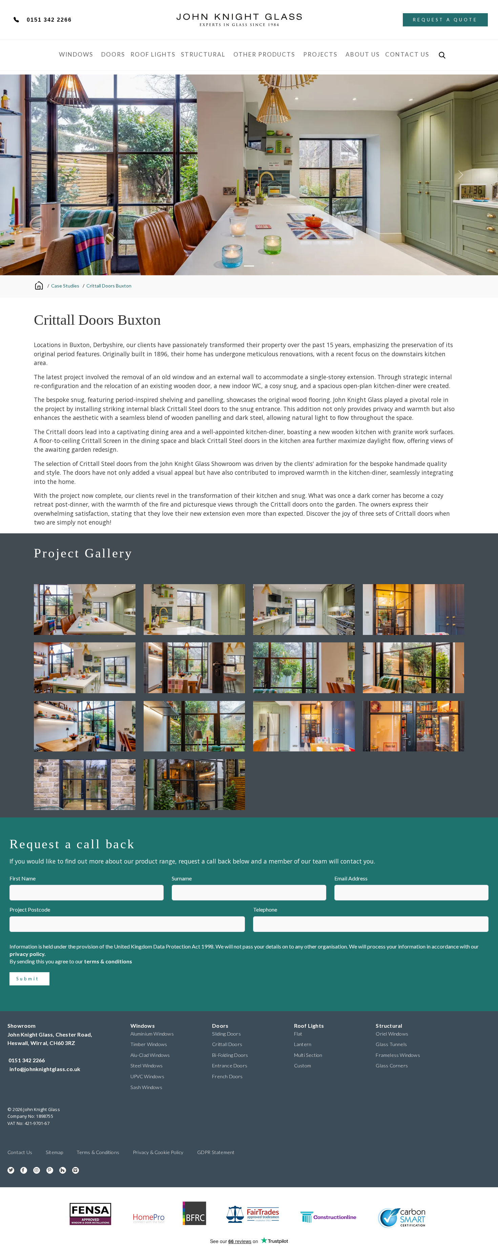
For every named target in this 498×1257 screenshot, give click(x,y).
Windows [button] (76, 54)
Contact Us (407, 54)
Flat (298, 1034)
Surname (182, 878)
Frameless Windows (398, 1055)
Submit (27, 978)
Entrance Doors (229, 1065)
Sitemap (54, 1152)
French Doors (227, 1076)
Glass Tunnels (391, 1044)
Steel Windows (146, 1065)
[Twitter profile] (8, 1169)
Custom (302, 1065)
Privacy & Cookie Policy (158, 1152)
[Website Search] (442, 55)
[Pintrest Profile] (47, 1169)
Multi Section (308, 1055)
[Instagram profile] (34, 1169)
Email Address (351, 878)
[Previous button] (37, 174)
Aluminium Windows (152, 1034)
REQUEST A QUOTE (445, 19)
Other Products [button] (264, 54)
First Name (22, 878)
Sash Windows (146, 1087)
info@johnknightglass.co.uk (44, 1069)
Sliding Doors (226, 1034)
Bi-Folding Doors (230, 1055)
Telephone (265, 909)
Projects (320, 54)
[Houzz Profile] (60, 1169)
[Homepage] (40, 285)
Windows (142, 1025)
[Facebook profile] (21, 1169)
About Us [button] (363, 54)
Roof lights (152, 54)
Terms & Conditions (98, 1152)
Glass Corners (392, 1065)
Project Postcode (29, 909)
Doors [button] (113, 54)
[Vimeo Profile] (73, 1169)
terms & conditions (108, 961)
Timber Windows (148, 1044)
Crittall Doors (227, 1044)
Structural (203, 54)
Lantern (302, 1044)
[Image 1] (249, 266)
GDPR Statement (216, 1152)
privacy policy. (27, 954)
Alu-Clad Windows (150, 1055)
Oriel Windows (392, 1034)
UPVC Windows (147, 1076)
